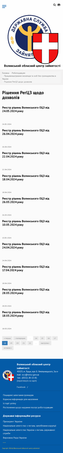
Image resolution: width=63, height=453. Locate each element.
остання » (8, 348)
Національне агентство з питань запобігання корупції (29, 425)
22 (30, 343)
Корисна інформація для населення (20, 399)
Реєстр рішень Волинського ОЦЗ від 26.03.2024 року (25, 200)
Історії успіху (9, 403)
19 (11, 343)
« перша (7, 338)
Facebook (21, 387)
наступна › (45, 343)
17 (55, 338)
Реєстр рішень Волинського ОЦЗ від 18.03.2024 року (25, 313)
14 (36, 338)
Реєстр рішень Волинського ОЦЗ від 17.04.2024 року (25, 268)
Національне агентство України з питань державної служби (29, 431)
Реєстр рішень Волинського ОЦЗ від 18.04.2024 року (25, 177)
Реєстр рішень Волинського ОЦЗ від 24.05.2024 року (25, 109)
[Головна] (32, 38)
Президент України (12, 421)
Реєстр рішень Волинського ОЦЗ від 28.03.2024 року (25, 291)
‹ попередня (20, 338)
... (4, 441)
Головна (5, 73)
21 (24, 343)
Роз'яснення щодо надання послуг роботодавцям (28, 407)
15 (42, 338)
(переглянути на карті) (27, 380)
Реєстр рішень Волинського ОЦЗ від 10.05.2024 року (25, 222)
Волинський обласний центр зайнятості (32, 66)
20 (17, 343)
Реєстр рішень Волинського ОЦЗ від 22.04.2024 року (25, 154)
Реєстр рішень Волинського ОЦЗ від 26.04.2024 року (25, 132)
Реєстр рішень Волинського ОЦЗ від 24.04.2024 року (25, 245)
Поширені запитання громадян (18, 395)
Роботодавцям (18, 73)
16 (49, 338)
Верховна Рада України (15, 437)
